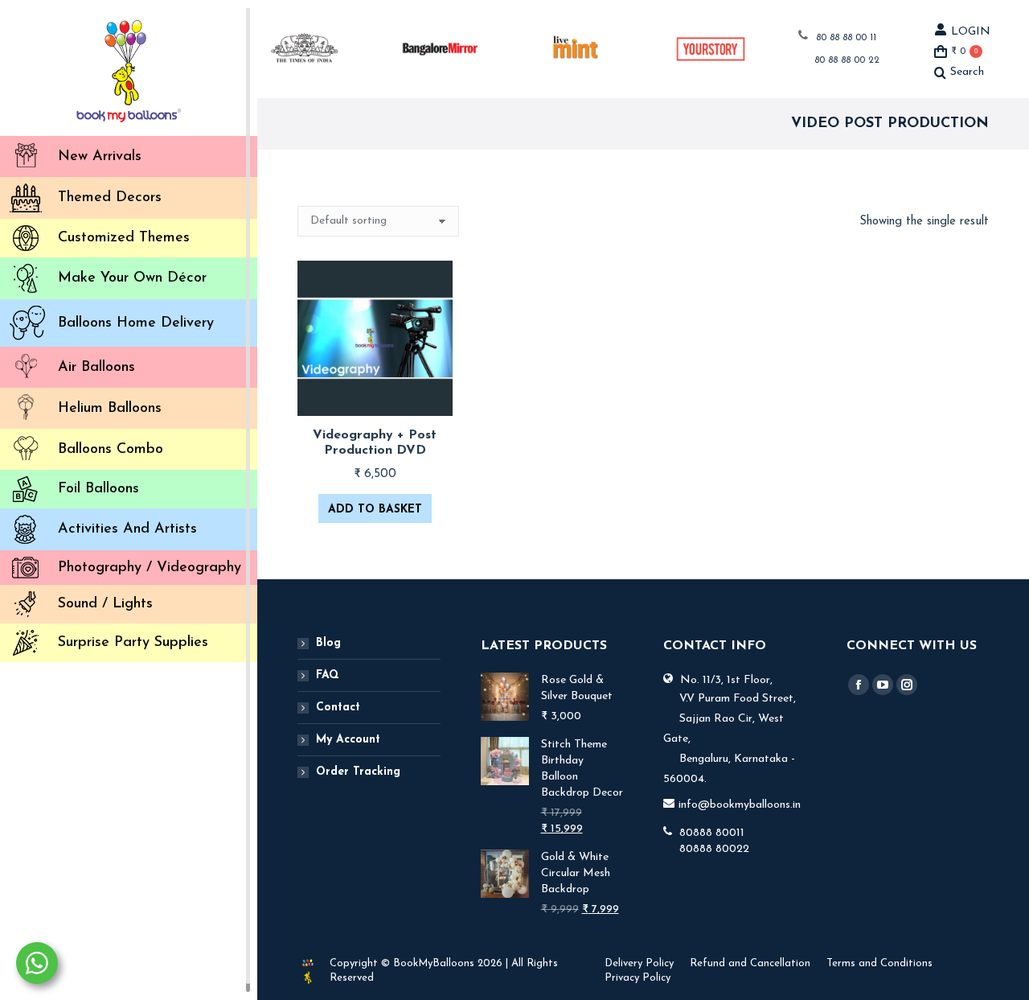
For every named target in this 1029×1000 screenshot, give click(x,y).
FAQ (327, 675)
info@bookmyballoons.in (739, 805)
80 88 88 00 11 (846, 38)
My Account (348, 740)
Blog (328, 643)
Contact (338, 708)
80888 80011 (711, 833)
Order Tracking (358, 772)
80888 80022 (714, 849)
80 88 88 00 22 (846, 60)
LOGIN (970, 32)
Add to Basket (375, 510)
